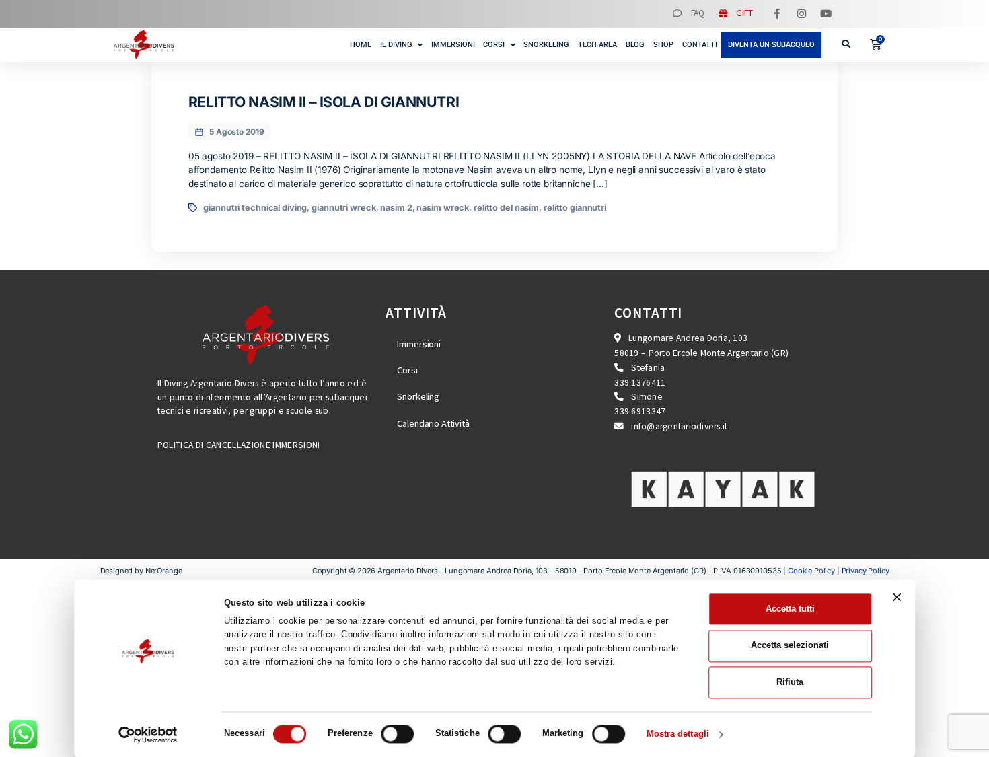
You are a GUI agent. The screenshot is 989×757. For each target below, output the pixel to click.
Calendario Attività (433, 423)
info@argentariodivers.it (679, 426)
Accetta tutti (790, 609)
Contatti (699, 44)
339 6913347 (639, 411)
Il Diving (396, 44)
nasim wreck (442, 208)
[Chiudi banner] (897, 597)
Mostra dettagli (678, 734)
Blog (635, 44)
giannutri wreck (343, 208)
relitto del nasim (506, 208)
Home (360, 44)
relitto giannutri (575, 208)
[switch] (397, 734)
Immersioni (453, 44)
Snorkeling (546, 44)
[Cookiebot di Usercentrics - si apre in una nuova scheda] (148, 735)
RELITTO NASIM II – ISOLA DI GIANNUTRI (323, 101)
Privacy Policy (865, 570)
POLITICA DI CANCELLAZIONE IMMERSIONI (238, 445)
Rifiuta (789, 682)
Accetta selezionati (790, 646)
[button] (845, 44)
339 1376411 (639, 382)
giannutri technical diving (255, 208)
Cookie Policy (811, 570)
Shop (663, 44)
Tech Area (597, 44)
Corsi (494, 44)
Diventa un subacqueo (771, 44)
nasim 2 (396, 208)
